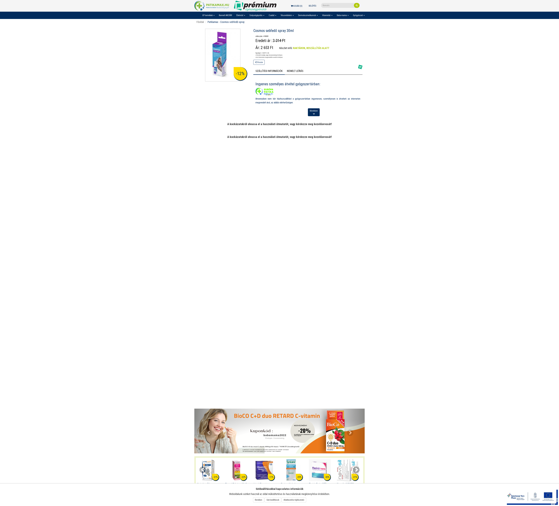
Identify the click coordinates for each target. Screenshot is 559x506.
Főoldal (200, 21)
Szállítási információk (269, 70)
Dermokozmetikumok (307, 15)
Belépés (312, 6)
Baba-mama (342, 15)
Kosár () (297, 6)
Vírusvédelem (286, 15)
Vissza (260, 62)
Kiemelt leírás (295, 70)
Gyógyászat (358, 15)
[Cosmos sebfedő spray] (222, 55)
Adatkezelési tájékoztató (294, 500)
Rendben (258, 500)
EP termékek (207, 15)
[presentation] (202, 469)
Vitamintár (326, 15)
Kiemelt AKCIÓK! (225, 15)
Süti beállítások (273, 500)
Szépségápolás (256, 15)
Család (272, 15)
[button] (207, 431)
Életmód (240, 15)
